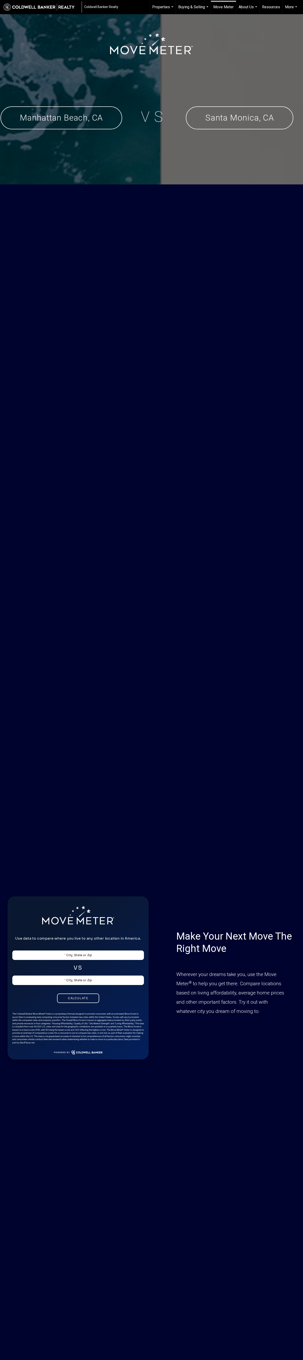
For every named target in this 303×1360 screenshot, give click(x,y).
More (291, 9)
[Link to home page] (41, 7)
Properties (163, 9)
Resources (271, 7)
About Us (248, 9)
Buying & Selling (193, 9)
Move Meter (223, 7)
